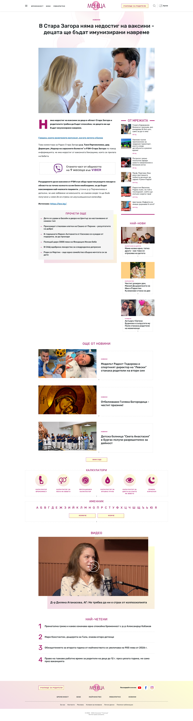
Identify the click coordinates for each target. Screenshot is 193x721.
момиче (83, 515)
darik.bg (134, 182)
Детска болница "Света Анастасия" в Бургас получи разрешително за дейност (125, 440)
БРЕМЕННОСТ (63, 697)
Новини (96, 20)
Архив (165, 6)
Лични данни (109, 705)
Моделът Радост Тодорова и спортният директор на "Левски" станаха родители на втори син (124, 367)
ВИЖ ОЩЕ (97, 460)
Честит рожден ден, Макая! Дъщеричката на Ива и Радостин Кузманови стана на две (137, 287)
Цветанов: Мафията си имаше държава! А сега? (143, 203)
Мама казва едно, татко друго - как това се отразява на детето (137, 251)
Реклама (80, 705)
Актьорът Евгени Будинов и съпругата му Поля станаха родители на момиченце (137, 325)
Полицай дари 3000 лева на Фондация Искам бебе (70, 242)
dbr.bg (134, 134)
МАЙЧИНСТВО (95, 697)
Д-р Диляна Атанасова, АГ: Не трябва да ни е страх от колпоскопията (98, 602)
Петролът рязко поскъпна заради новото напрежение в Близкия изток (142, 161)
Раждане (128, 318)
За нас (62, 705)
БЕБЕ (79, 697)
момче (111, 515)
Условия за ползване (94, 705)
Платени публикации (125, 705)
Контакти (71, 705)
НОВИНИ (132, 697)
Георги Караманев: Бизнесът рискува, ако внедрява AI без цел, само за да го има (142, 128)
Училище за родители (134, 6)
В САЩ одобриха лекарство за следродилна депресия (72, 247)
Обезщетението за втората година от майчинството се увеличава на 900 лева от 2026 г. (96, 647)
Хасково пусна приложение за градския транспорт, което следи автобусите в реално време (142, 145)
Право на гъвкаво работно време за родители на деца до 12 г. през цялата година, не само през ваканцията (97, 660)
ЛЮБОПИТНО (115, 697)
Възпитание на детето (133, 246)
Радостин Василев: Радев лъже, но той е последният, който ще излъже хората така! (142, 190)
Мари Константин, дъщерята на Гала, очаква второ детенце (79, 636)
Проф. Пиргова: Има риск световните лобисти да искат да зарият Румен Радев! (141, 176)
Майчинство (129, 281)
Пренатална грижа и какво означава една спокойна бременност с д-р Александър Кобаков (98, 626)
